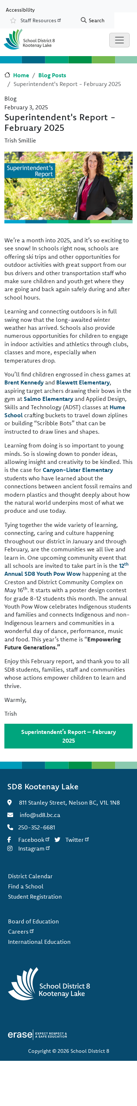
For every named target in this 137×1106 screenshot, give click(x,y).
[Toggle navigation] (119, 40)
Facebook (31, 839)
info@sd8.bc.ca (40, 814)
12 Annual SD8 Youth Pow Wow (66, 569)
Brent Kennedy (23, 382)
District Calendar (30, 876)
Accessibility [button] (20, 9)
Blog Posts (52, 75)
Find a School (25, 886)
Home (21, 75)
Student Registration (35, 896)
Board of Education (33, 921)
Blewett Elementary (83, 382)
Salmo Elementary (48, 398)
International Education (39, 941)
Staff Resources (38, 20)
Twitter (74, 839)
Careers (18, 931)
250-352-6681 (36, 827)
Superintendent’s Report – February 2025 (68, 736)
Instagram (31, 848)
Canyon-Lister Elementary (78, 469)
